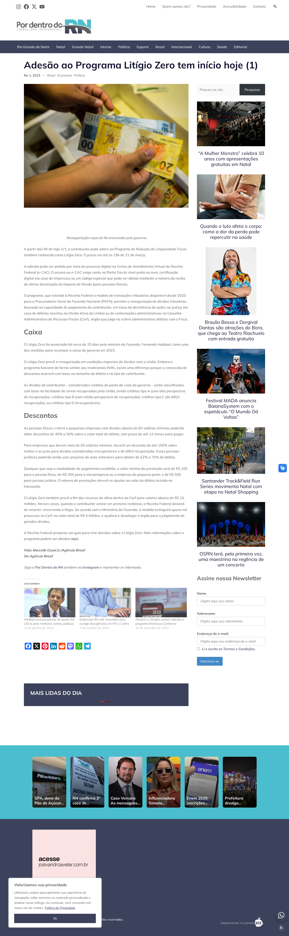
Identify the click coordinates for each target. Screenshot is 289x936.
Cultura (204, 47)
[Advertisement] (202, 25)
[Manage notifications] (281, 927)
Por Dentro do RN (49, 567)
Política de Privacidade (60, 908)
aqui (74, 539)
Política (124, 47)
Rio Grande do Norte (33, 47)
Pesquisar (252, 90)
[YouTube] (42, 6)
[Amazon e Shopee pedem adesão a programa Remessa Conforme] (161, 602)
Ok (55, 918)
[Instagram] (18, 6)
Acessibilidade (234, 6)
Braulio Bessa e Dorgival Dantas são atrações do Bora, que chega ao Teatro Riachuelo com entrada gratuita (231, 330)
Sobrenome (206, 613)
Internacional (181, 47)
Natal (60, 47)
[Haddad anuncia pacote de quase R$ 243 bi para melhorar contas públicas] (49, 602)
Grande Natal (83, 47)
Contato (259, 6)
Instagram (90, 567)
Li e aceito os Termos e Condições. (229, 649)
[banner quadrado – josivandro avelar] (64, 861)
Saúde (222, 47)
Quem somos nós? (176, 6)
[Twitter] (34, 6)
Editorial (240, 47)
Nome (201, 593)
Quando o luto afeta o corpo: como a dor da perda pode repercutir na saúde (231, 231)
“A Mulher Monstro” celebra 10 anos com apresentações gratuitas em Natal (231, 158)
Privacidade (206, 6)
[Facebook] (26, 6)
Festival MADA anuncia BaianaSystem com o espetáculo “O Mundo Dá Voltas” (231, 409)
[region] (55, 903)
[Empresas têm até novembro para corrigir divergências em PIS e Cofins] (105, 602)
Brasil (160, 47)
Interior (105, 47)
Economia (64, 75)
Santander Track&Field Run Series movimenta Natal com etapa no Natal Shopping (231, 486)
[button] (275, 6)
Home (151, 6)
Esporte (143, 47)
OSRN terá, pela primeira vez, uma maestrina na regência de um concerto (231, 559)
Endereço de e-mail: (213, 633)
